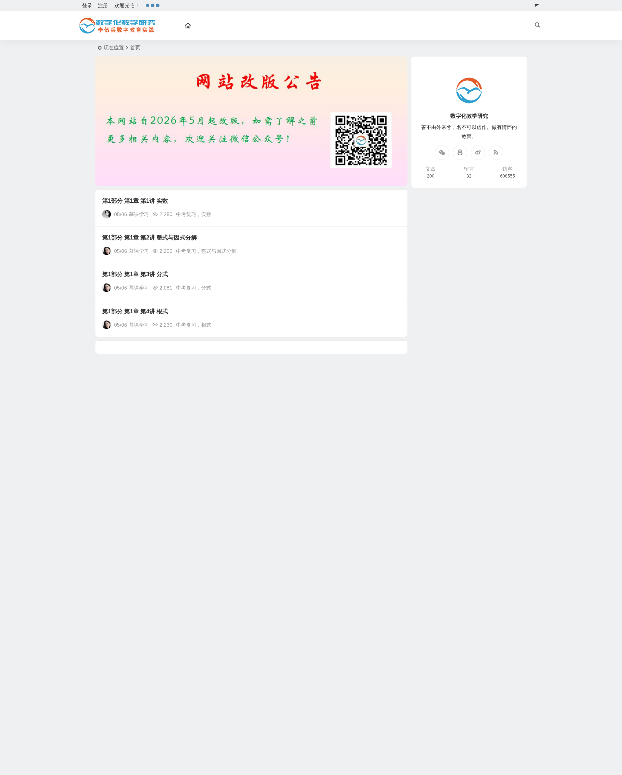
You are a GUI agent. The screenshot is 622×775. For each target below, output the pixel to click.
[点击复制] (460, 152)
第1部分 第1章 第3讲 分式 (135, 274)
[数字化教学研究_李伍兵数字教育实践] (116, 26)
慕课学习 (139, 214)
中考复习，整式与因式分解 (206, 251)
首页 (135, 47)
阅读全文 (394, 214)
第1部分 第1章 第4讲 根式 (135, 311)
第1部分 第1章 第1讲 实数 (135, 201)
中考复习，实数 (193, 214)
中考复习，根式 (193, 325)
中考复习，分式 (193, 288)
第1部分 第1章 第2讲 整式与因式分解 (149, 237)
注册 (103, 5)
